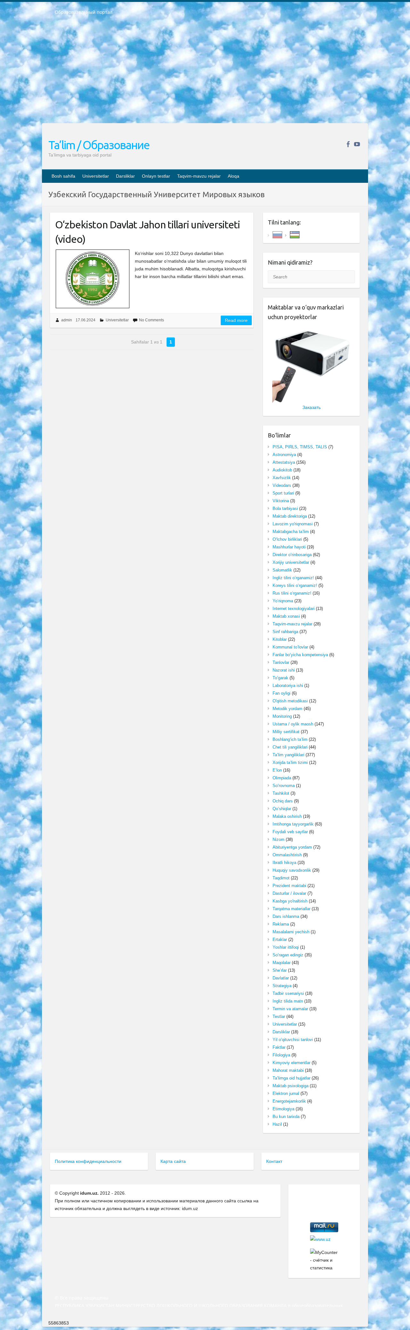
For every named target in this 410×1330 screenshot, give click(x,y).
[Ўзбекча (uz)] (294, 234)
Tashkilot (281, 793)
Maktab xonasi (286, 616)
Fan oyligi (282, 693)
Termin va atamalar (290, 1008)
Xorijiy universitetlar (291, 562)
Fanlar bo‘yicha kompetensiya (300, 654)
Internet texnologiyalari (294, 608)
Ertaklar (280, 939)
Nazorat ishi (284, 670)
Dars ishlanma (286, 916)
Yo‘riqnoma (283, 600)
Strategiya (282, 985)
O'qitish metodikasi (290, 701)
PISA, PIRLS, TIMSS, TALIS (300, 447)
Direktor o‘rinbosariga (292, 554)
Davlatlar (281, 978)
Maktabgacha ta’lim (291, 531)
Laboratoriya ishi (288, 685)
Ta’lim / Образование (98, 144)
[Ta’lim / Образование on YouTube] (357, 144)
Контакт (274, 1161)
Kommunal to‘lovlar (290, 647)
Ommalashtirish (287, 854)
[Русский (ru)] (277, 234)
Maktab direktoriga (290, 516)
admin (66, 320)
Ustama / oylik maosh (293, 724)
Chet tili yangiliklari (290, 747)
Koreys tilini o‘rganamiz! (295, 585)
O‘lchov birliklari (287, 539)
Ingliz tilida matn (288, 1001)
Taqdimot (281, 878)
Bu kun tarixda (286, 1116)
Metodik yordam (287, 708)
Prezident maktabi (289, 885)
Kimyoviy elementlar (291, 1062)
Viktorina (281, 500)
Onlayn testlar (156, 176)
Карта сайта (173, 1161)
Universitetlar (95, 176)
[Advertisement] (205, 73)
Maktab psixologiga (290, 1085)
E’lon (277, 770)
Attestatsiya (284, 462)
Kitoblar (280, 639)
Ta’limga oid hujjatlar (291, 1078)
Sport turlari (283, 493)
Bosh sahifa (63, 176)
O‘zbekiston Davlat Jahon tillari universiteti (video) (147, 232)
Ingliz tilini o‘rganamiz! (293, 577)
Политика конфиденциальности (88, 1161)
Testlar (279, 1016)
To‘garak (280, 677)
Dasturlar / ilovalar (289, 893)
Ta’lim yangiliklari (288, 754)
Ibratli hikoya (284, 862)
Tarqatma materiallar (291, 908)
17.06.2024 (85, 320)
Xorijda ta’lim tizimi (290, 762)
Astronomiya (284, 454)
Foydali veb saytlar (290, 831)
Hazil (277, 1124)
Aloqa (233, 176)
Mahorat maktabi (288, 1070)
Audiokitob (282, 470)
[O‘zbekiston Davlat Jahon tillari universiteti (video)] (92, 279)
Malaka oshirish (287, 816)
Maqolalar (282, 962)
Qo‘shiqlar (282, 808)
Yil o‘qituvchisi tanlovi (293, 1039)
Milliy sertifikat (286, 731)
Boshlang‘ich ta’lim (290, 739)
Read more (236, 320)
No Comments (151, 320)
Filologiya (281, 1055)
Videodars (282, 485)
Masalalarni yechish (291, 931)
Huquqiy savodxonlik (292, 870)
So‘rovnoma (284, 785)
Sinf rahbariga (285, 631)
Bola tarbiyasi (285, 508)
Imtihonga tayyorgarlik (293, 824)
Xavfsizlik (282, 477)
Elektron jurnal (286, 1093)
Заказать (311, 407)
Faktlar (279, 1047)
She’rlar (280, 970)
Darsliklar (125, 176)
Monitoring (282, 716)
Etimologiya (283, 1108)
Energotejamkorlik (289, 1101)
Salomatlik (282, 570)
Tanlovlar (281, 662)
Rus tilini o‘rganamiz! (292, 593)
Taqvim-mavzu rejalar (199, 176)
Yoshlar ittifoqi (286, 947)
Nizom (278, 839)
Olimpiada (282, 777)
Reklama (281, 924)
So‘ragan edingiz (288, 955)
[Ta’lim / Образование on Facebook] (348, 144)
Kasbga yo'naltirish (290, 901)
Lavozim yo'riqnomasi (293, 523)
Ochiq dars (283, 801)
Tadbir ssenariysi (288, 993)
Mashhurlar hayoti (289, 547)
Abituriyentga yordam (292, 847)
